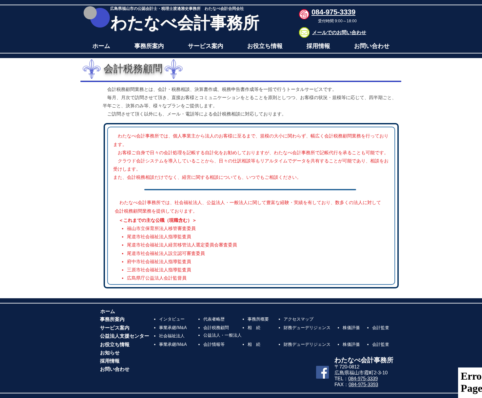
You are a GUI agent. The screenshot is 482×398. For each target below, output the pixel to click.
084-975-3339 (363, 378)
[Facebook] (322, 372)
